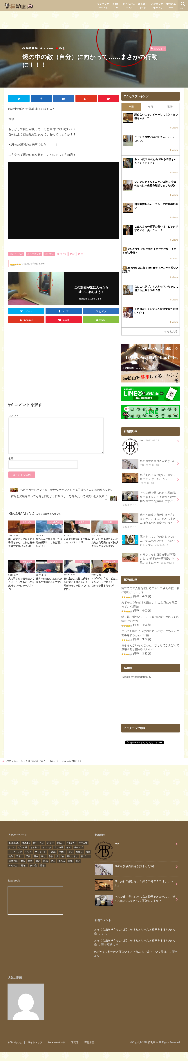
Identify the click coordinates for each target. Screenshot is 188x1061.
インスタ (46, 847)
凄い (70, 852)
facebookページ (56, 1042)
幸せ (43, 856)
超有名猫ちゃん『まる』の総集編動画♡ (156, 206)
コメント (13, 415)
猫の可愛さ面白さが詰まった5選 (158, 463)
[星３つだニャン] (15, 265)
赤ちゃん (13, 865)
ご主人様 (83, 843)
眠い (38, 861)
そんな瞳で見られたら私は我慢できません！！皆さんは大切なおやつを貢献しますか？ (149, 499)
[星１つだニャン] (11, 265)
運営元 (74, 1042)
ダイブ (63, 254)
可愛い (116, 6)
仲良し (62, 852)
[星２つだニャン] (13, 265)
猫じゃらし (72, 856)
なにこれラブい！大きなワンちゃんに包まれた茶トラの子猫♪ (156, 288)
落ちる (61, 861)
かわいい (71, 843)
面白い (24, 865)
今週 (131, 106)
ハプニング (157, 6)
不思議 (52, 852)
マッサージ (40, 852)
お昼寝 (50, 843)
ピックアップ (15, 852)
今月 (150, 106)
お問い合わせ (15, 1042)
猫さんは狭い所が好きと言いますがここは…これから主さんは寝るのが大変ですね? (149, 521)
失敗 (11, 856)
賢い (78, 861)
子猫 (28, 856)
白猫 (30, 861)
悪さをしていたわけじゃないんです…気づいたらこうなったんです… (158, 540)
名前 (10, 458)
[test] (26, 1002)
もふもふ (34, 847)
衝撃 (70, 861)
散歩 (51, 856)
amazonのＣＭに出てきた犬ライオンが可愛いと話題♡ (150, 269)
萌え (53, 861)
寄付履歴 (89, 1042)
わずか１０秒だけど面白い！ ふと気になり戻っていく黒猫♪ (131, 951)
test (149, 440)
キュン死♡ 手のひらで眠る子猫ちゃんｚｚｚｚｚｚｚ (155, 161)
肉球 (45, 861)
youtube (26, 843)
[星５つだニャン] (20, 265)
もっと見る (171, 331)
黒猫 (42, 865)
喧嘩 (88, 852)
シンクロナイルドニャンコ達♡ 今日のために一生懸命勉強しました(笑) (155, 183)
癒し (23, 861)
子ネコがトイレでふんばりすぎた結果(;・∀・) (156, 310)
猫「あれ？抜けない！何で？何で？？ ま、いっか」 (158, 479)
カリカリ (58, 847)
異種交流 (13, 861)
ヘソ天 (28, 852)
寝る (36, 856)
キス (68, 847)
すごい (12, 847)
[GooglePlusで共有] (86, 98)
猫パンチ (85, 856)
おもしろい (129, 6)
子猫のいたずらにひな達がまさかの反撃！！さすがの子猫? (149, 250)
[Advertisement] (94, 19)
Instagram (14, 843)
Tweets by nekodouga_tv (136, 676)
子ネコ (19, 856)
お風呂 (60, 843)
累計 (170, 106)
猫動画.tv (153, 1042)
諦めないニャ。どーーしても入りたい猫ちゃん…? (156, 116)
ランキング (103, 6)
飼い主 (33, 865)
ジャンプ (78, 847)
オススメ (143, 6)
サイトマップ (35, 1042)
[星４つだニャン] (17, 265)
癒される (171, 6)
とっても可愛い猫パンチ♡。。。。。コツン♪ (156, 138)
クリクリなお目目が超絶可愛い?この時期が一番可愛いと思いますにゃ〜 (158, 558)
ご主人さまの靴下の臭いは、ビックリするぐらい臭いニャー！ (156, 228)
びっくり (22, 847)
